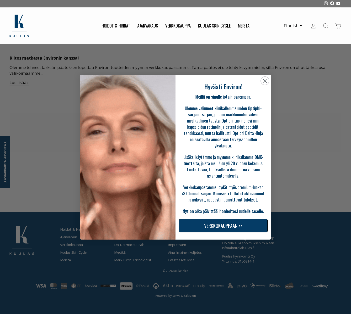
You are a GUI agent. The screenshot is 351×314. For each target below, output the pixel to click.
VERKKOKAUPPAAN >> (223, 225)
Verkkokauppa (178, 25)
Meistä (244, 25)
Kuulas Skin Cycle (214, 25)
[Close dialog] (265, 81)
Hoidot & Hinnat (115, 25)
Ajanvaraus (147, 25)
